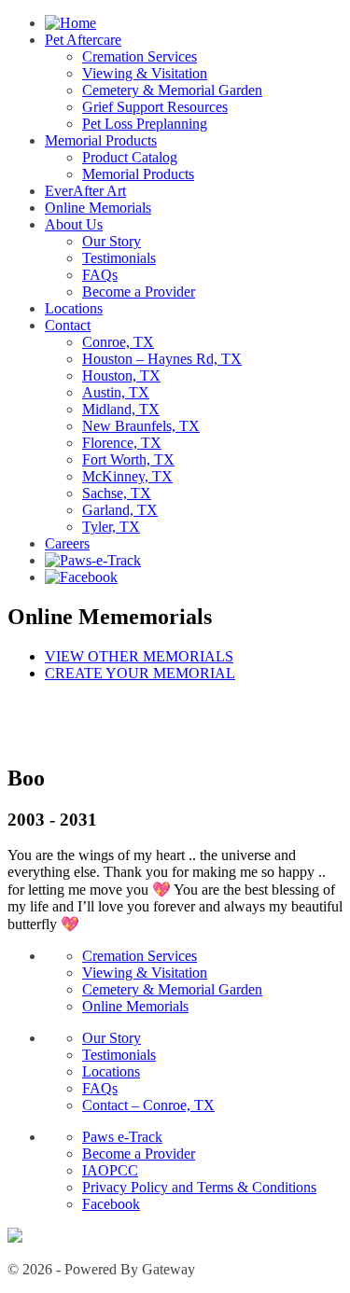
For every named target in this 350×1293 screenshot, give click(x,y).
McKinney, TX (127, 476)
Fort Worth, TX (128, 459)
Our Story (111, 241)
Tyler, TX (111, 527)
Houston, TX (121, 375)
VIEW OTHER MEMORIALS (139, 656)
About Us (74, 224)
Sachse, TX (116, 493)
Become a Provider (138, 291)
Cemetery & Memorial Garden (172, 90)
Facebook (111, 1204)
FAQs (100, 275)
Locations (74, 308)
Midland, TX (121, 409)
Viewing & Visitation (144, 73)
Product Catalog (129, 157)
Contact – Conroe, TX (148, 1105)
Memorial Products (101, 140)
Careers (67, 543)
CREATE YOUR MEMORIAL (140, 673)
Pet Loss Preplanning (144, 124)
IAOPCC (110, 1170)
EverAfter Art (85, 191)
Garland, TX (120, 510)
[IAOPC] (14, 1237)
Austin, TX (115, 392)
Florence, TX (121, 443)
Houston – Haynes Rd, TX (162, 359)
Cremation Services (139, 56)
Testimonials (119, 258)
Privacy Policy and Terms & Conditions (199, 1187)
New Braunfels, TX (141, 426)
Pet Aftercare (83, 40)
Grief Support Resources (155, 107)
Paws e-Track (122, 1137)
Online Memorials (98, 208)
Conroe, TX (118, 342)
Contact (68, 325)
